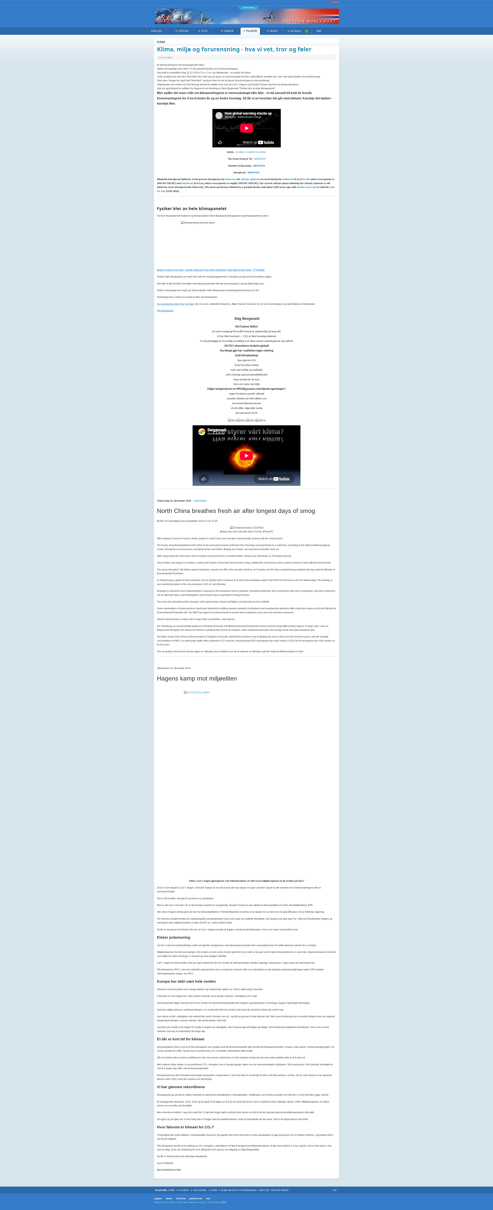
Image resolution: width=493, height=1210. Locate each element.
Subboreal (287, 179)
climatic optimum (250, 179)
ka (304, 179)
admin (169, 1198)
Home (171, 1190)
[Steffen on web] (249, 16)
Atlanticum (187, 183)
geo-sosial (199, 1190)
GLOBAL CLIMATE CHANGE (251, 152)
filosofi (184, 1190)
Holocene (230, 179)
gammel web (195, 1198)
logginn (158, 1198)
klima (169, 57)
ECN (223, 1202)
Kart (208, 1198)
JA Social (180, 1198)
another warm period (308, 187)
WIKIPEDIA (260, 159)
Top (334, 1190)
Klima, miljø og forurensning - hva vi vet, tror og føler (234, 49)
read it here (200, 500)
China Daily (206, 72)
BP (308, 179)
